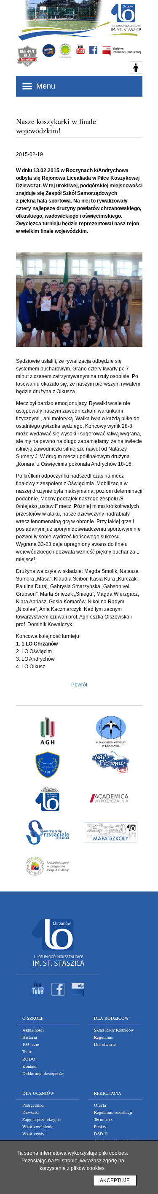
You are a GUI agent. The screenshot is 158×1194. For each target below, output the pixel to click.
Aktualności (33, 1030)
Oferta (100, 1105)
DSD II (101, 1134)
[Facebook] (57, 998)
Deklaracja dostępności (43, 1073)
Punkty (100, 1126)
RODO (28, 1059)
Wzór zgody (33, 1134)
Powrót (79, 685)
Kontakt (29, 1066)
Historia (29, 1037)
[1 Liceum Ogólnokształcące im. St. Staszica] (58, 968)
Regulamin (103, 1037)
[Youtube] (37, 998)
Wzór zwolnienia (38, 1126)
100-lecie (30, 1044)
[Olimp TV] (48, 50)
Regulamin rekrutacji (113, 1112)
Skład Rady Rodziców (114, 1030)
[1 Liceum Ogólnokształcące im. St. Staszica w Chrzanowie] (125, 17)
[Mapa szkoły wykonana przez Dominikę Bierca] (110, 832)
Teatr (27, 1051)
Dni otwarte (105, 1044)
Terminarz (103, 1119)
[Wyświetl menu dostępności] (136, 67)
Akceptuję (115, 1180)
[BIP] (78, 998)
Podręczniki (33, 1105)
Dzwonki (30, 1112)
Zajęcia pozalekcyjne (41, 1119)
